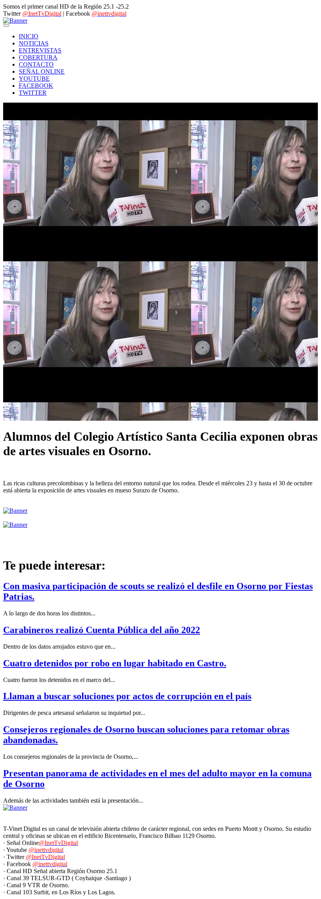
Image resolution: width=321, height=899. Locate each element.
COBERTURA (38, 57)
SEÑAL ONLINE (42, 71)
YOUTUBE (34, 78)
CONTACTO (36, 64)
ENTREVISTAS (40, 50)
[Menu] (6, 25)
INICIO (28, 36)
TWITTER (33, 92)
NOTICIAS (34, 43)
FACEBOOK (36, 85)
